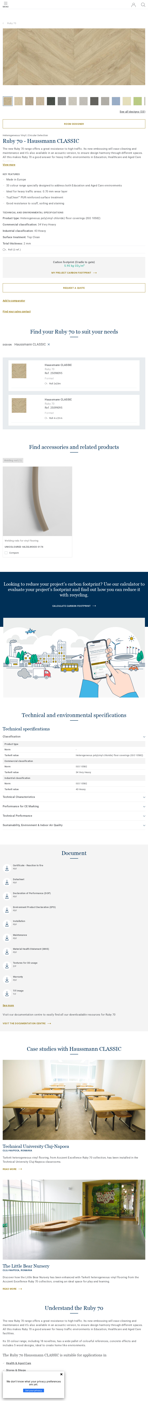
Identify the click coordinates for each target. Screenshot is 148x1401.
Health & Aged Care (18, 1363)
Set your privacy (33, 1390)
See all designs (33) (132, 111)
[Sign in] (133, 5)
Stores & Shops (16, 1370)
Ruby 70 (11, 23)
